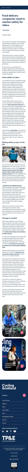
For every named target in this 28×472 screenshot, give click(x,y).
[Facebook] (10, 431)
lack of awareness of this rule (15, 104)
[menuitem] (14, 400)
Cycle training (5, 400)
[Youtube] (15, 431)
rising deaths (13, 130)
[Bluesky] (7, 431)
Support (4, 403)
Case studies (5, 410)
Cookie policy (14, 456)
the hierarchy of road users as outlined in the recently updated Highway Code (14, 245)
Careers (4, 423)
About (3, 407)
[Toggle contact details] (24, 395)
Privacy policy (14, 453)
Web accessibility (14, 459)
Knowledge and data (7, 416)
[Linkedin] (3, 431)
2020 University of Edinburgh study (12, 185)
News (8, 7)
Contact (4, 419)
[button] (22, 332)
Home (3, 7)
